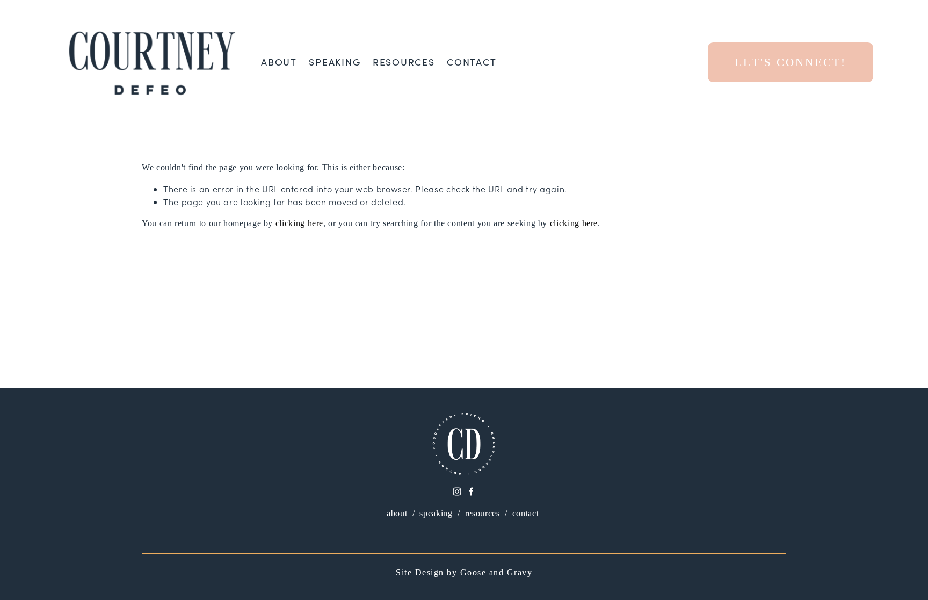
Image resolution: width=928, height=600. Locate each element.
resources (482, 513)
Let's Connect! (790, 62)
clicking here (299, 223)
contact (525, 513)
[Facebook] (471, 491)
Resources (404, 62)
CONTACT (471, 62)
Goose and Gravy (496, 572)
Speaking (334, 62)
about (397, 513)
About (279, 62)
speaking (435, 513)
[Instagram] (457, 491)
